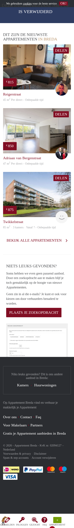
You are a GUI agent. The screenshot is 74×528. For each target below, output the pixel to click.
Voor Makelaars (15, 425)
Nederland (9, 449)
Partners (36, 425)
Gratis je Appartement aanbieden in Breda (34, 433)
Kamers (23, 385)
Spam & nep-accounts (16, 457)
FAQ (45, 525)
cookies (27, 3)
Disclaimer (40, 453)
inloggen (22, 525)
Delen (61, 50)
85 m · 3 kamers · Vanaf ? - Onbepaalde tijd (29, 227)
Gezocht (34, 525)
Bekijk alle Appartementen (35, 240)
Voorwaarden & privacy (17, 453)
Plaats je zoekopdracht (33, 313)
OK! (63, 3)
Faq (38, 417)
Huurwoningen (45, 385)
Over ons (10, 417)
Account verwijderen (44, 457)
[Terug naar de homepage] (4, 521)
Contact (26, 417)
